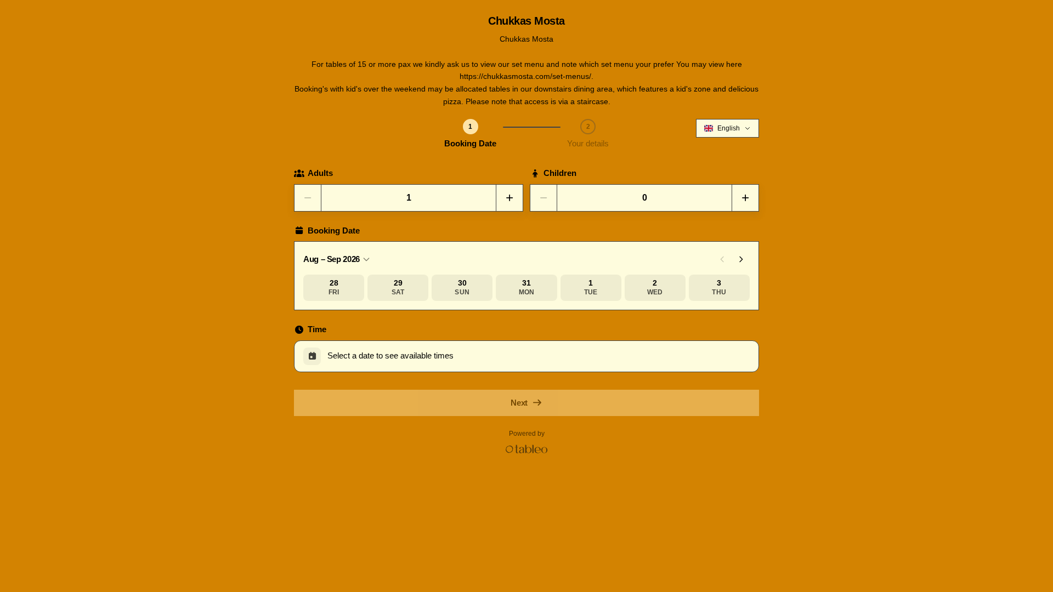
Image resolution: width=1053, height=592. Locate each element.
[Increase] (509, 198)
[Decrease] (308, 198)
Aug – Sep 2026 (331, 259)
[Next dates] (741, 259)
